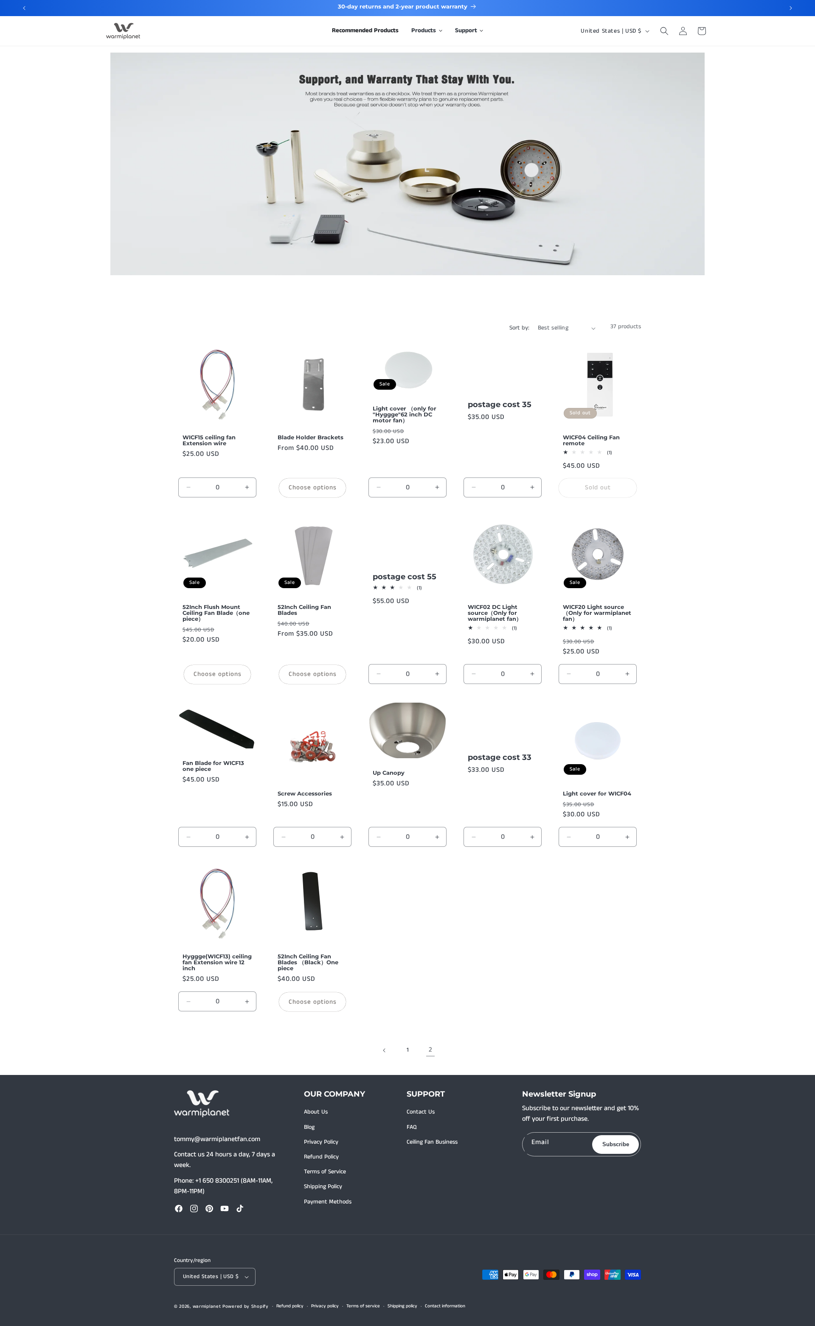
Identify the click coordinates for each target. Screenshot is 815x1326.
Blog (309, 1127)
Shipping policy (402, 1306)
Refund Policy (321, 1157)
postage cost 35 (499, 405)
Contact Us (421, 1112)
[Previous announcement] (24, 8)
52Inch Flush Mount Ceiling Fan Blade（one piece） (216, 613)
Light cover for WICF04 (597, 793)
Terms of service (363, 1306)
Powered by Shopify (245, 1306)
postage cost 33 (499, 758)
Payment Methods (327, 1202)
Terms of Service (325, 1171)
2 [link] (430, 1050)
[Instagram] (194, 1208)
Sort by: (519, 328)
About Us (316, 1112)
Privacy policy (325, 1306)
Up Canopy (389, 773)
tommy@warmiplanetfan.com (217, 1139)
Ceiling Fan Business (432, 1142)
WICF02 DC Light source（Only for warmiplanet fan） (495, 613)
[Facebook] (178, 1208)
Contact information (445, 1306)
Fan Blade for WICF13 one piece (213, 765)
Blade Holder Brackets (310, 437)
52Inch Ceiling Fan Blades (304, 610)
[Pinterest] (209, 1208)
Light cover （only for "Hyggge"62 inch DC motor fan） (404, 414)
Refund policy (290, 1306)
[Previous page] (384, 1050)
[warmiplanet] (201, 1103)
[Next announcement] (790, 8)
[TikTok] (239, 1208)
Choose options (313, 487)
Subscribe (615, 1144)
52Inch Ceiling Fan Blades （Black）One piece (308, 962)
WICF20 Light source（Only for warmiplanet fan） (597, 613)
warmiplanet (207, 1306)
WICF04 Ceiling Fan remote (591, 440)
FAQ (412, 1127)
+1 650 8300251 (217, 1181)
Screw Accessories (305, 793)
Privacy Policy (321, 1142)
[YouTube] (224, 1208)
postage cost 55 (404, 577)
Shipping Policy (323, 1186)
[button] (426, 30)
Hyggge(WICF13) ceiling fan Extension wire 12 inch (217, 962)
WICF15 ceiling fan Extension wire (209, 440)
